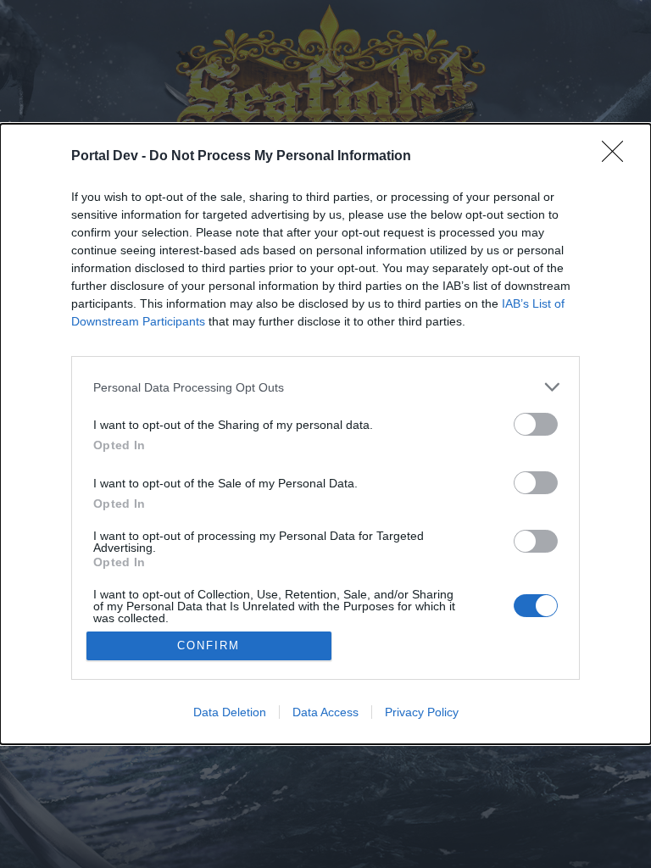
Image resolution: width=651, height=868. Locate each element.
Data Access (325, 712)
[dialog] (325, 433)
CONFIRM (208, 645)
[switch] (536, 424)
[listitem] (325, 387)
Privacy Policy (422, 712)
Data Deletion (229, 712)
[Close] (618, 157)
